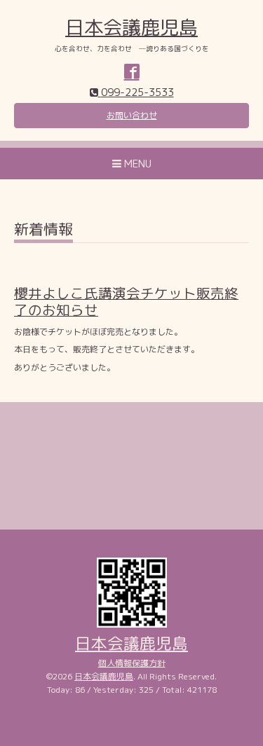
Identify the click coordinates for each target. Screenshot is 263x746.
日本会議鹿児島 (131, 27)
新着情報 (43, 231)
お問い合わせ (132, 115)
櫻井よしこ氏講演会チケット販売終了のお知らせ (126, 301)
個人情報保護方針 (132, 663)
